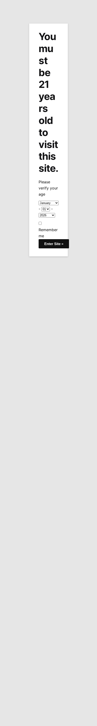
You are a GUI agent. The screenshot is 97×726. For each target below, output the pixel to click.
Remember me (48, 232)
